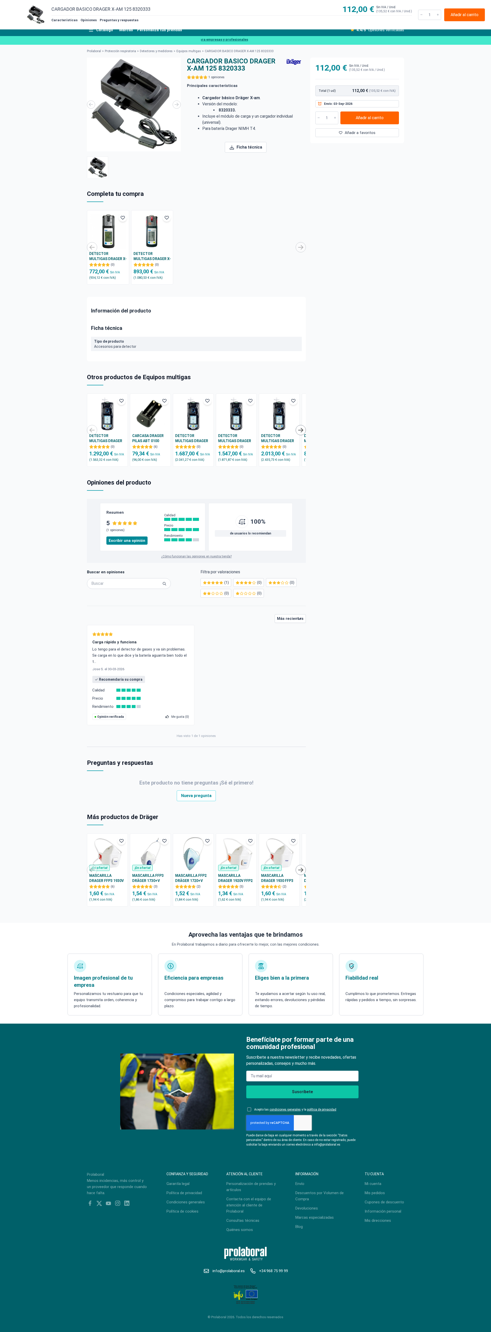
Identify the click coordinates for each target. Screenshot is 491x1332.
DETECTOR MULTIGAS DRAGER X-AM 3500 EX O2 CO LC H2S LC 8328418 (235, 438)
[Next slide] (177, 104)
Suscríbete (302, 1091)
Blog (299, 1226)
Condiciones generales (185, 1202)
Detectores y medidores (156, 51)
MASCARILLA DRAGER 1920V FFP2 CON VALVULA (235, 878)
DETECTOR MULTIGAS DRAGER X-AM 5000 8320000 (108, 256)
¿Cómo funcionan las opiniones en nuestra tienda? (196, 556)
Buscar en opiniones (106, 572)
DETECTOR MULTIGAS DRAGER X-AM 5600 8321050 (152, 256)
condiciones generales (285, 1109)
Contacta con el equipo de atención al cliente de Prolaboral (248, 1205)
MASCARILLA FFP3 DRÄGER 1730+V (148, 878)
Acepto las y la (295, 1109)
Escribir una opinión (127, 540)
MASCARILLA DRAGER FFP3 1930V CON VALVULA (106, 878)
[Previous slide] (91, 104)
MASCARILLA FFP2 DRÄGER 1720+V (191, 878)
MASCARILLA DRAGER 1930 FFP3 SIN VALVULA (277, 878)
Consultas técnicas (242, 1220)
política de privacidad (321, 1109)
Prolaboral (94, 51)
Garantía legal (177, 1183)
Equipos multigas (188, 51)
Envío (299, 1183)
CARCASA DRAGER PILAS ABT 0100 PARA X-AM (148, 438)
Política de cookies (182, 1211)
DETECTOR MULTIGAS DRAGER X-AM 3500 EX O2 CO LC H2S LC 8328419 (192, 438)
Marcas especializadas (314, 1217)
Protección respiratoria (120, 51)
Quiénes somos (239, 1229)
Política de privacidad (184, 1193)
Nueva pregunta (196, 795)
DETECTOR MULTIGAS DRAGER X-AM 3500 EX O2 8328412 (105, 438)
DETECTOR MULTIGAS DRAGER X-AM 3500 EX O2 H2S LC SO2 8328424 (279, 438)
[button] (97, 167)
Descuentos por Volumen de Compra (319, 1196)
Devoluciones (306, 1208)
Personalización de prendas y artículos (251, 1186)
